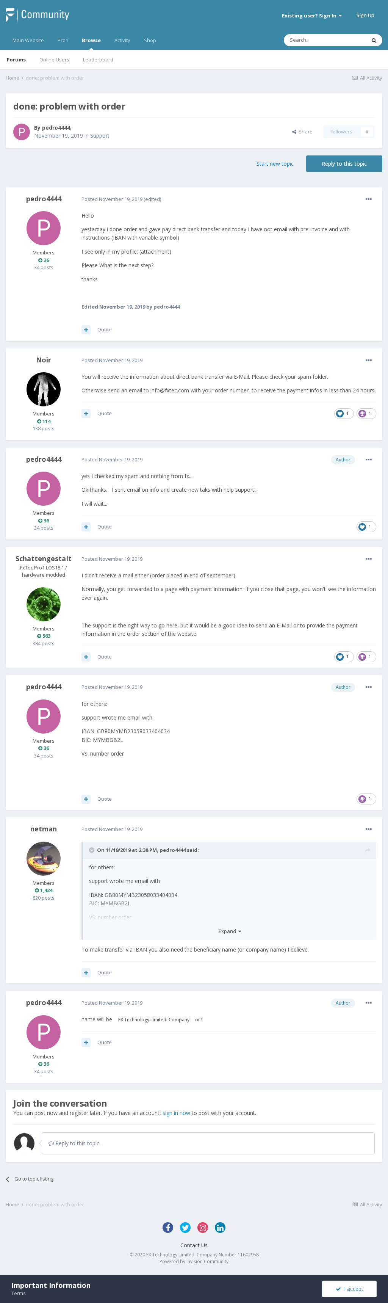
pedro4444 (56, 127)
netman (43, 828)
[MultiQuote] (86, 329)
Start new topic (275, 163)
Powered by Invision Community (194, 1261)
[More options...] (368, 199)
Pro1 (63, 40)
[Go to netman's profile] (44, 859)
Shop (150, 40)
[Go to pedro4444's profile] (21, 132)
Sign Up (365, 15)
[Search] (374, 40)
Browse (91, 40)
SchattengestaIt (44, 558)
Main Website (28, 40)
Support (100, 135)
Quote (104, 329)
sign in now (176, 1112)
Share (304, 131)
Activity (122, 40)
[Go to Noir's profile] (44, 389)
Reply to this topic (344, 163)
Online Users (54, 59)
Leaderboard (98, 59)
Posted (111, 199)
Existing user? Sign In (310, 15)
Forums (16, 59)
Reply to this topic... (78, 1143)
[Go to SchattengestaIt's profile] (44, 604)
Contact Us (194, 1245)
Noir (43, 359)
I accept (352, 1288)
